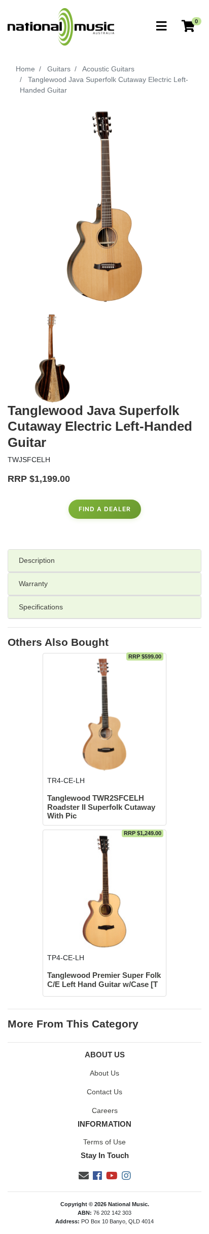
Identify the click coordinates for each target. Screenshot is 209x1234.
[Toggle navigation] (161, 26)
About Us (104, 1073)
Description (37, 560)
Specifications (41, 607)
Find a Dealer (105, 509)
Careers (105, 1110)
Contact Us (104, 1092)
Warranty (33, 584)
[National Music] (61, 26)
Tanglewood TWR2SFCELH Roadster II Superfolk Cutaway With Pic (101, 807)
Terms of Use (104, 1142)
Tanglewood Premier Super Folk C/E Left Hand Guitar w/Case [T (104, 979)
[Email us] (84, 1175)
